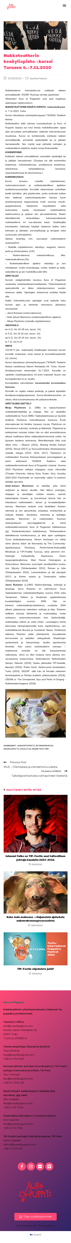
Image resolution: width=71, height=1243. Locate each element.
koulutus (25, 749)
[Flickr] (40, 1166)
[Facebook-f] (22, 1166)
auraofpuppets (26, 745)
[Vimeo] (49, 1166)
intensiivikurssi (44, 745)
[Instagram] (31, 1166)
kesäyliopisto (11, 749)
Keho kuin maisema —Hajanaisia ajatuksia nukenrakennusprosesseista (35, 919)
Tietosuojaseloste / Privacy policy (35, 1225)
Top (67, 1238)
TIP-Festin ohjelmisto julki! (35, 969)
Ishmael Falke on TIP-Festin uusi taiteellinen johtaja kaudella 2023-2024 (36, 858)
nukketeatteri (40, 749)
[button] (64, 5)
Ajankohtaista (38, 78)
